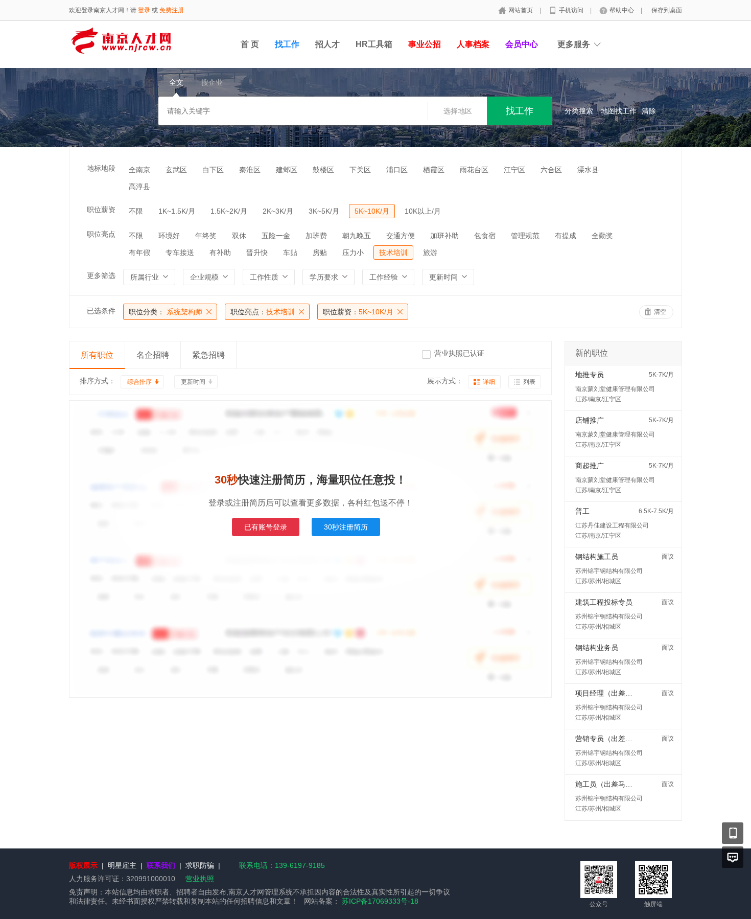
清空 (660, 311)
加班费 (316, 236)
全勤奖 (602, 236)
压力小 (353, 252)
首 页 (250, 44)
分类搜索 (579, 111)
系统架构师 (165, 312)
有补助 (220, 252)
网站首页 (521, 10)
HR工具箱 (374, 44)
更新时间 (193, 381)
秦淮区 (250, 170)
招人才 (327, 44)
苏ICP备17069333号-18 (380, 901)
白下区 (213, 170)
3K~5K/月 (324, 211)
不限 (136, 211)
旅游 (430, 252)
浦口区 (397, 170)
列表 (529, 381)
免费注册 (171, 10)
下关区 (360, 170)
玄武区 (176, 170)
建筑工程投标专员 (603, 602)
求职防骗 (199, 865)
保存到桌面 (666, 10)
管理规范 (525, 236)
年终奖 (206, 236)
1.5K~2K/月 (228, 211)
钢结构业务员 (596, 648)
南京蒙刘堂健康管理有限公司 (615, 389)
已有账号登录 (265, 527)
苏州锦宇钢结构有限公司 (609, 571)
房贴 (320, 252)
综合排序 (139, 381)
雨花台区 (474, 170)
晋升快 (257, 252)
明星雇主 (122, 865)
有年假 (139, 252)
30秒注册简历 (346, 527)
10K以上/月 (423, 211)
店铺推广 (589, 420)
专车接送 (180, 252)
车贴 (290, 252)
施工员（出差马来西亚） (614, 784)
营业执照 (199, 879)
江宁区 (514, 170)
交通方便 (400, 236)
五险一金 (276, 236)
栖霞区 (433, 170)
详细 (489, 381)
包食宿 (485, 236)
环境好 (169, 236)
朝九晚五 (356, 236)
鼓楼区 (323, 170)
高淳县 (139, 186)
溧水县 (588, 170)
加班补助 (444, 236)
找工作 (287, 44)
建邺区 (286, 170)
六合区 (551, 170)
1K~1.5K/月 (176, 211)
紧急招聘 (208, 355)
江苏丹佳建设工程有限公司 (612, 525)
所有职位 (97, 355)
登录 (144, 10)
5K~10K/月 (372, 211)
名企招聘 (152, 355)
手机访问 (572, 10)
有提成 (565, 236)
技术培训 (393, 252)
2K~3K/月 (278, 211)
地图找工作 (619, 111)
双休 (239, 236)
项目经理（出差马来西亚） (618, 693)
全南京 (139, 170)
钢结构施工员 (596, 557)
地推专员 (589, 375)
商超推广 (589, 466)
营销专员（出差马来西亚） (618, 738)
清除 (649, 111)
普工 (582, 511)
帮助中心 (622, 10)
